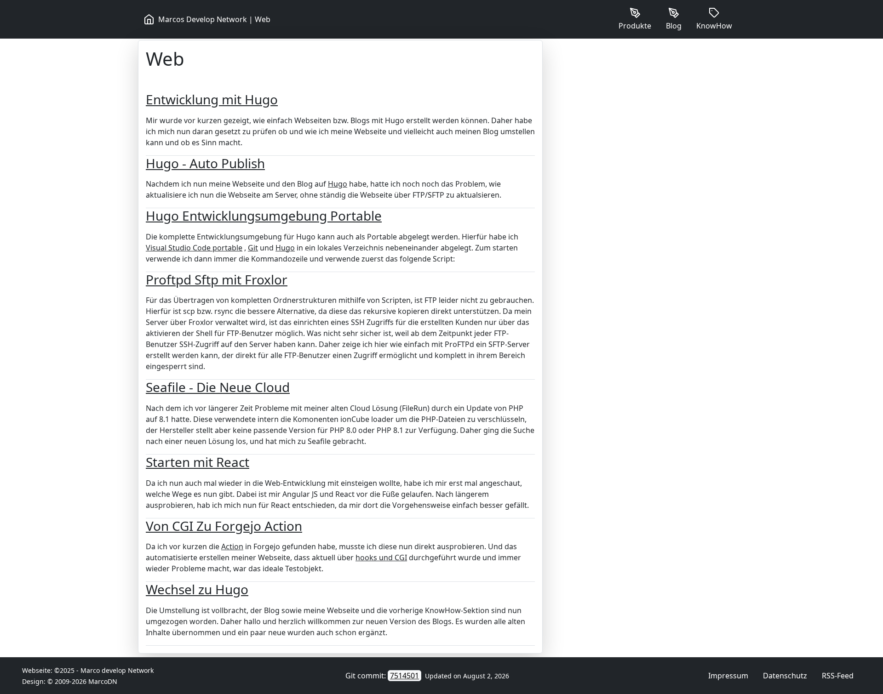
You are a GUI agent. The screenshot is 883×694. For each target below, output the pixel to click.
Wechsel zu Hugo (197, 589)
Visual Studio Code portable (194, 248)
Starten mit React (197, 462)
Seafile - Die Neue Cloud (218, 387)
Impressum (728, 676)
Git (253, 248)
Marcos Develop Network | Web (214, 19)
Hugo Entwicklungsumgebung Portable (264, 215)
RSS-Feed (838, 676)
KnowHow (714, 26)
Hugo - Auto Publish (205, 163)
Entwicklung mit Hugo (212, 99)
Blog (674, 26)
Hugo (337, 184)
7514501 (404, 676)
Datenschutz (785, 676)
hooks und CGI (381, 557)
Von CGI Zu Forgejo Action (224, 526)
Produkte (635, 26)
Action (232, 546)
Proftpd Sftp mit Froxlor (216, 279)
